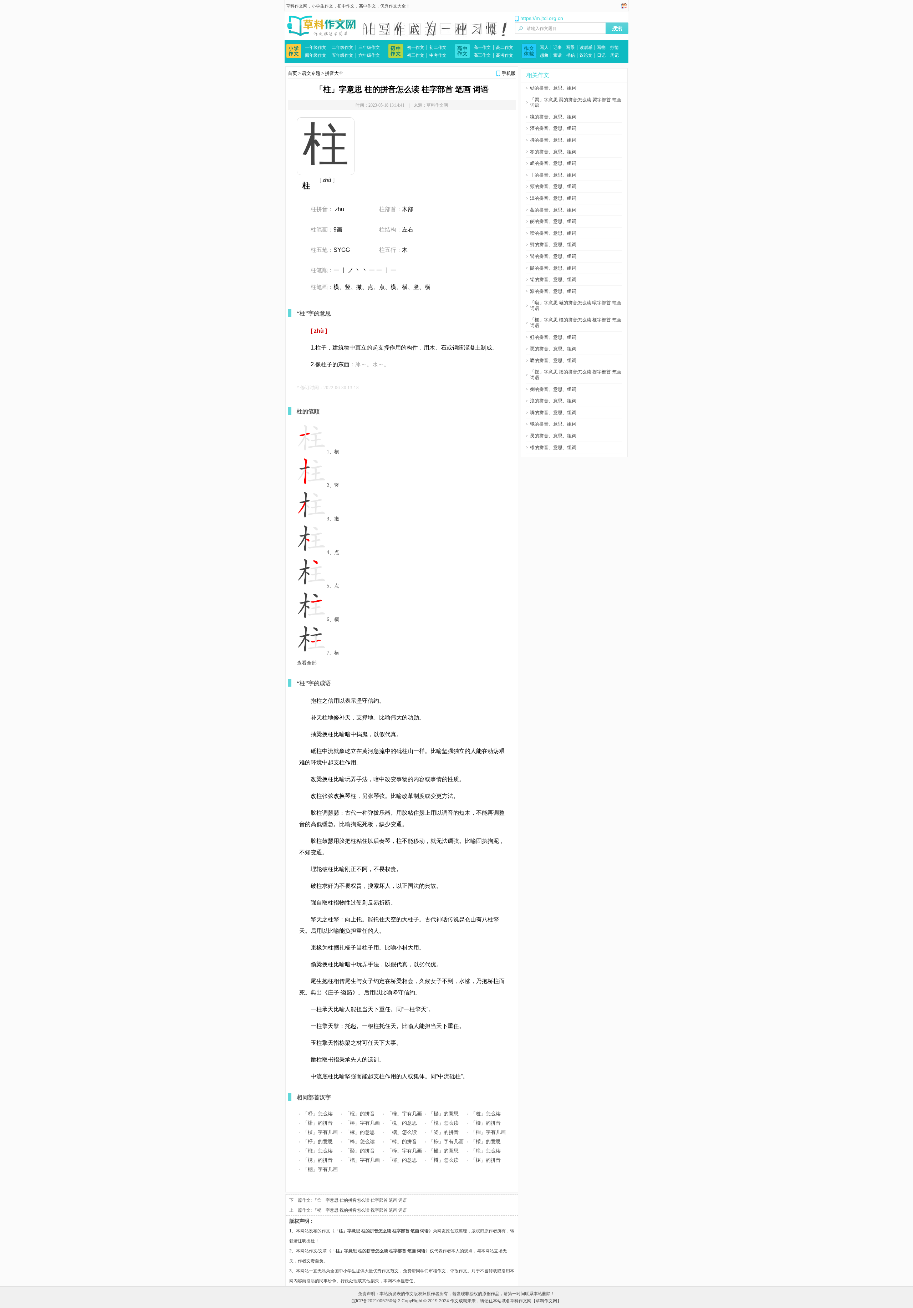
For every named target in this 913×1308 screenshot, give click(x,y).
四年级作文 (315, 55)
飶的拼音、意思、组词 (553, 221)
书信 (570, 55)
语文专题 (311, 73)
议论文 (586, 55)
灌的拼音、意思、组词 (553, 128)
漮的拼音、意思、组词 (553, 291)
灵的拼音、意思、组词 (553, 435)
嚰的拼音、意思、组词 (553, 360)
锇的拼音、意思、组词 (553, 424)
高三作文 (482, 55)
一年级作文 (315, 47)
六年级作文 (369, 55)
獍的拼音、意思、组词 (553, 116)
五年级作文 (342, 55)
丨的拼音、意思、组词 (553, 175)
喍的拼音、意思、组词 (553, 233)
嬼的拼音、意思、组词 (553, 389)
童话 (557, 55)
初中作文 (346, 6)
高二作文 (504, 47)
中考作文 (438, 55)
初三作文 (415, 55)
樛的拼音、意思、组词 (553, 447)
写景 (570, 47)
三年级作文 (369, 47)
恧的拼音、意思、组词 (553, 348)
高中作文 (367, 6)
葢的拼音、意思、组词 (553, 210)
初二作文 (438, 47)
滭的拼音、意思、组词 (553, 198)
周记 (614, 55)
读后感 (586, 47)
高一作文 (482, 47)
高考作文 (504, 55)
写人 (544, 47)
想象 (544, 55)
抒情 (614, 47)
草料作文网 (296, 6)
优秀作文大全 (393, 6)
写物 (601, 47)
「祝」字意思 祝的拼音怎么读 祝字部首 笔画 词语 (360, 1210)
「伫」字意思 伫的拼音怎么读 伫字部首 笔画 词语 (360, 1200)
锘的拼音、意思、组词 (553, 279)
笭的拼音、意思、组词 (553, 151)
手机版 (509, 73)
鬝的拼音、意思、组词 (553, 268)
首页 (292, 73)
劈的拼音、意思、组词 (553, 244)
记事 (557, 47)
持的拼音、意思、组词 (553, 140)
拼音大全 (334, 73)
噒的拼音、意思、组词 (553, 412)
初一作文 (415, 47)
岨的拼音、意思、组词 (553, 163)
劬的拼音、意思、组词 (553, 88)
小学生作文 (322, 6)
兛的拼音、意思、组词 (553, 337)
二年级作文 (342, 47)
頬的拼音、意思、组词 (553, 186)
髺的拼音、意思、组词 (553, 256)
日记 (601, 55)
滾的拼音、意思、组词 (553, 400)
